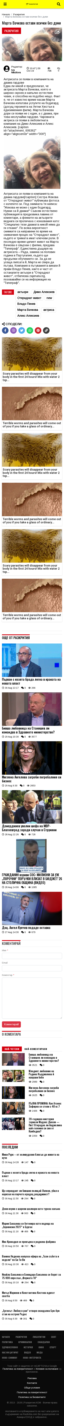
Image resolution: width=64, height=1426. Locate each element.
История (28, 1347)
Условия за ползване (47, 1369)
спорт (53, 1347)
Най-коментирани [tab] (35, 1049)
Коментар (8, 975)
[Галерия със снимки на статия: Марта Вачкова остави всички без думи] (32, 44)
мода (40, 1352)
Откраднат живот (29, 298)
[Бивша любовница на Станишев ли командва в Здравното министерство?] (32, 725)
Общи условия (32, 1388)
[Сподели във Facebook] (5, 330)
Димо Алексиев (43, 292)
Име (5, 950)
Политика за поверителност (18, 1369)
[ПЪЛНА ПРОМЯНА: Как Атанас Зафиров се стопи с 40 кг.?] (13, 1113)
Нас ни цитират (10, 1352)
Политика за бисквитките (32, 1397)
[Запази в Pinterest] (38, 330)
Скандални (44, 1342)
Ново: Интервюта (32, 1357)
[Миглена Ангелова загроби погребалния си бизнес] (32, 774)
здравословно (10, 1347)
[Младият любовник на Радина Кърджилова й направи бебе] (13, 1081)
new (49, 298)
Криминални (25, 1342)
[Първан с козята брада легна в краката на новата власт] (32, 676)
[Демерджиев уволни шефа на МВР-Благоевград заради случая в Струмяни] (32, 822)
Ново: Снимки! (9, 1357)
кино (41, 1347)
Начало (6, 14)
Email (5, 963)
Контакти (32, 1383)
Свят (53, 1336)
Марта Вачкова (27, 309)
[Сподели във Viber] (13, 330)
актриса (48, 309)
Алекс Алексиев (28, 315)
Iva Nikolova (16, 71)
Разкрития (19, 14)
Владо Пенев (26, 303)
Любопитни (39, 1336)
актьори (22, 292)
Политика (7, 1342)
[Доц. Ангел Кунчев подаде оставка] (32, 924)
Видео (27, 1352)
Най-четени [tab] (12, 1049)
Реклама (32, 1378)
